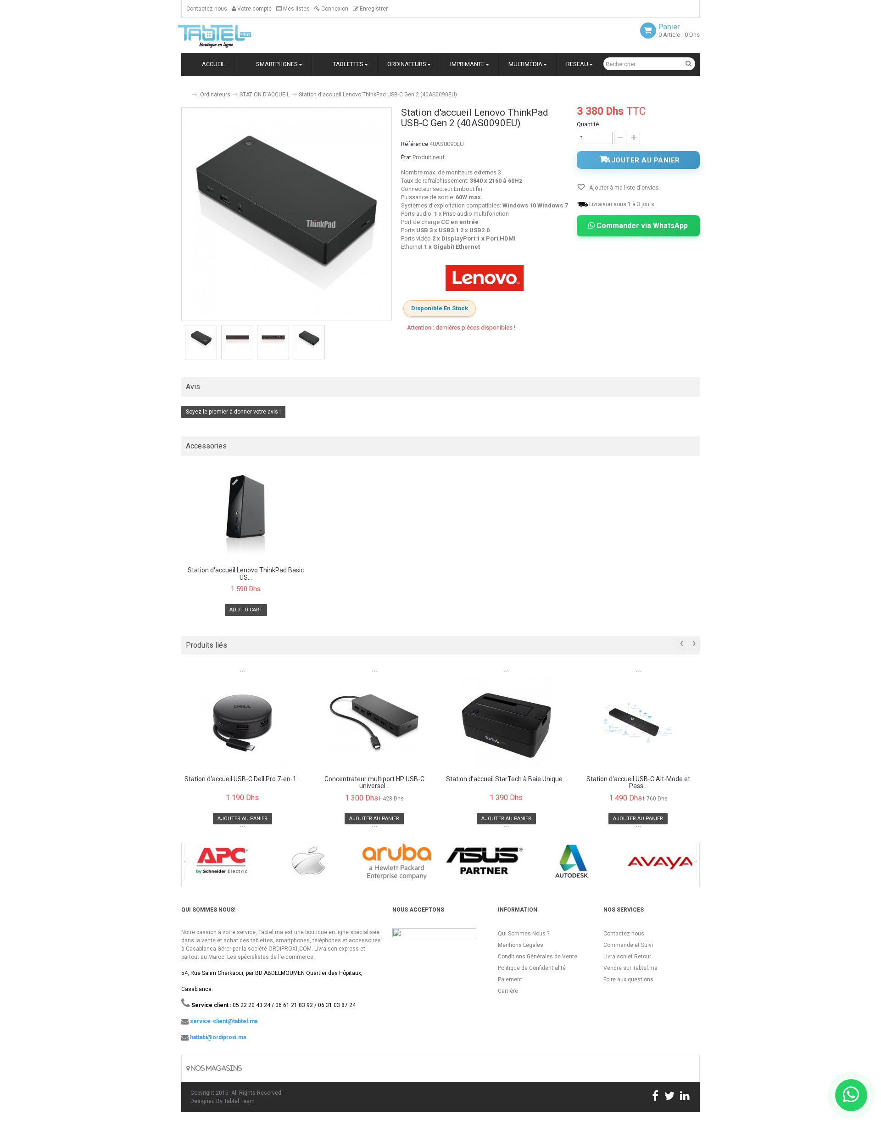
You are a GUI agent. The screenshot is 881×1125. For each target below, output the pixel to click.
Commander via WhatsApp (641, 225)
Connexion (334, 9)
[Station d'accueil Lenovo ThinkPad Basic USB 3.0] (246, 515)
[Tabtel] (227, 35)
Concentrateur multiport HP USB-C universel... (374, 782)
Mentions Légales (520, 945)
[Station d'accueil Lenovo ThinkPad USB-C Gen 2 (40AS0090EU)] (201, 339)
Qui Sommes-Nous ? (523, 933)
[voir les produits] (221, 864)
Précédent (182, 343)
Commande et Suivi (628, 945)
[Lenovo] (485, 278)
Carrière (508, 991)
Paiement (510, 979)
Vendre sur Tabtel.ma (630, 968)
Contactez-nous (206, 9)
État (406, 157)
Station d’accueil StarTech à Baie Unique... (506, 779)
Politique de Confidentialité (532, 968)
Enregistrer (373, 9)
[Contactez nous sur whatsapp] (851, 1095)
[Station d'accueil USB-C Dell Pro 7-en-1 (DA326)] (242, 722)
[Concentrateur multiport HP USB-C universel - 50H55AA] (374, 722)
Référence (414, 143)
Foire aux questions (628, 979)
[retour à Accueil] (185, 90)
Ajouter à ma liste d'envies (623, 187)
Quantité (588, 124)
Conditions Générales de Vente (537, 956)
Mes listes (296, 9)
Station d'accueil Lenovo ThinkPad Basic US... (246, 574)
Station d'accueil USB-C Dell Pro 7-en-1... (242, 779)
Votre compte (254, 9)
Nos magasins (216, 1068)
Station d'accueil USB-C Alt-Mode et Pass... (638, 782)
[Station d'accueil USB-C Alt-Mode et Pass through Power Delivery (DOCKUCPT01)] (638, 722)
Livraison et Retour (627, 956)
